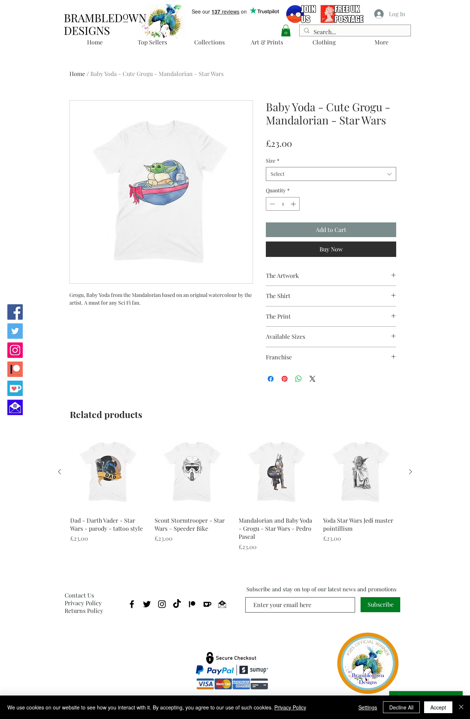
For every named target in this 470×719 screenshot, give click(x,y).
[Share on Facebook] (270, 378)
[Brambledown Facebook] (15, 312)
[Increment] (294, 203)
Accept (438, 707)
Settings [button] (367, 707)
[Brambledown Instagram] (15, 350)
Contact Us (79, 595)
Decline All (401, 707)
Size (272, 160)
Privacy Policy (83, 603)
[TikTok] (177, 604)
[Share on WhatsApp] (298, 378)
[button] (286, 30)
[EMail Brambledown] (222, 604)
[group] (235, 492)
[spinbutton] (282, 203)
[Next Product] (410, 471)
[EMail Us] (15, 407)
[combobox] (331, 174)
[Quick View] (108, 472)
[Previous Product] (59, 471)
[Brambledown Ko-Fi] (15, 388)
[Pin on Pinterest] (284, 378)
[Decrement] (271, 203)
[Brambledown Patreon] (15, 369)
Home (77, 73)
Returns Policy (84, 610)
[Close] (461, 707)
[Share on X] (312, 378)
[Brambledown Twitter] (15, 331)
